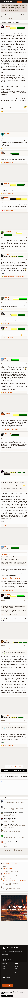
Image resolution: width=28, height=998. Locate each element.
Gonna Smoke (7, 802)
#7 (26, 259)
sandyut (5, 814)
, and (10, 250)
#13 (26, 438)
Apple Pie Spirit (6, 873)
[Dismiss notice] (26, 5)
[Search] (26, 1)
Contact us (4, 971)
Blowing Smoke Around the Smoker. (18, 802)
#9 (26, 317)
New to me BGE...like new (10, 818)
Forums (3, 968)
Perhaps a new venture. (9, 806)
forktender (4, 18)
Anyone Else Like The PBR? (10, 824)
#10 (26, 332)
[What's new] (23, 1)
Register (4, 982)
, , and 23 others (13, 111)
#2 (26, 138)
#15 (26, 551)
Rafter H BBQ (6, 825)
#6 (26, 237)
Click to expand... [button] (14, 490)
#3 (26, 156)
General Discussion (7, 884)
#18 (26, 720)
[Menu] (1, 1)
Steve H (5, 808)
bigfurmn (5, 831)
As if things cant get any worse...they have (14, 812)
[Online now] (3, 329)
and (8, 148)
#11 (26, 363)
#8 (26, 302)
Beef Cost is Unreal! (7, 868)
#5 (26, 202)
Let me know (21, 8)
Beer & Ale (5, 876)
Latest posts (4, 861)
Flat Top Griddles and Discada (14, 831)
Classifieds (17, 974)
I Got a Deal (6, 801)
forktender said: (4, 554)
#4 (26, 187)
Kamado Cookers (13, 819)
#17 (26, 645)
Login (3, 980)
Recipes (16, 966)
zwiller (5, 844)
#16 (26, 600)
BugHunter (6, 837)
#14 (26, 476)
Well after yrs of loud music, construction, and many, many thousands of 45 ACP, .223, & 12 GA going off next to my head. (15, 880)
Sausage (5, 866)
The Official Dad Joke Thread (10, 887)
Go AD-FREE (7, 985)
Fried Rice (6, 830)
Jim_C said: (3, 480)
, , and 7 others (14, 276)
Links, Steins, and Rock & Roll (10, 863)
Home (3, 966)
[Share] (25, 31)
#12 (26, 417)
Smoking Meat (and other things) (20, 971)
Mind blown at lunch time (9, 836)
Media (16, 968)
